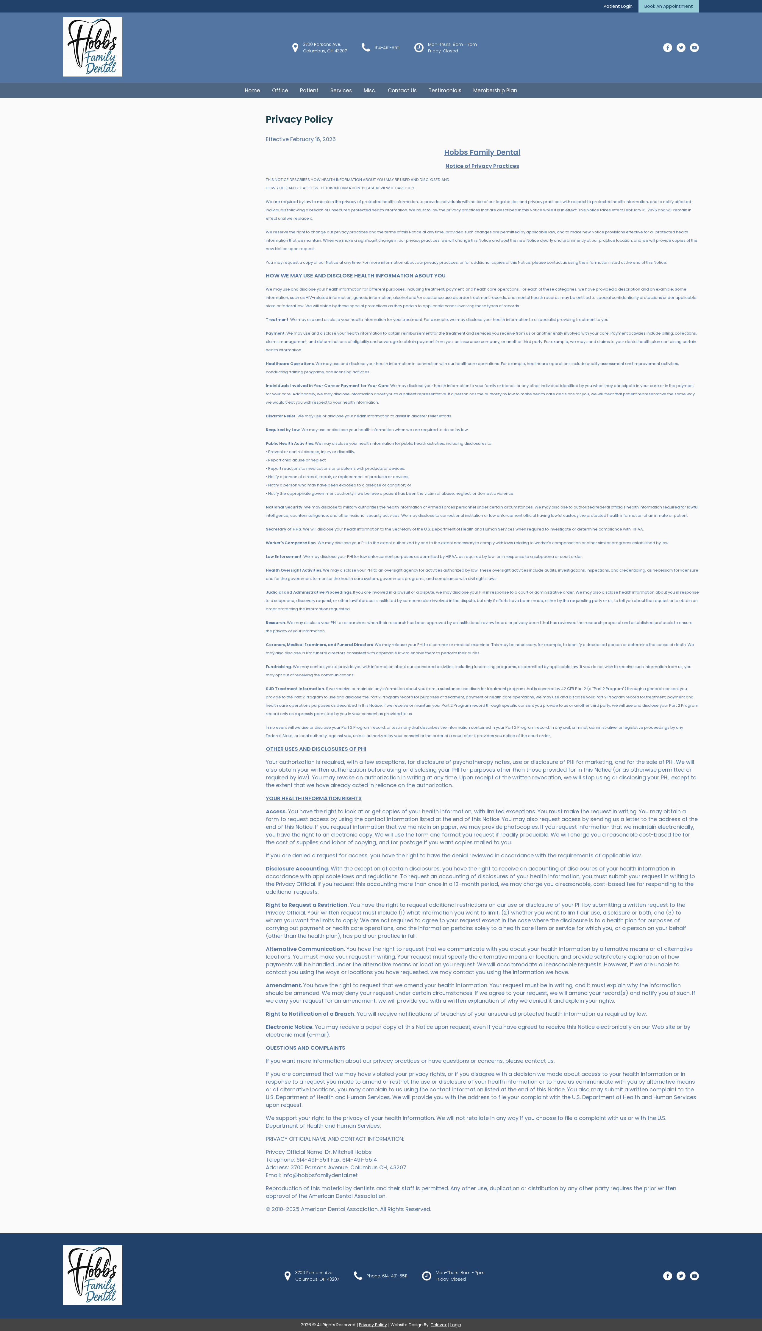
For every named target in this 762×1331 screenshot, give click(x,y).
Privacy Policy (373, 1325)
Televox (439, 1325)
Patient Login (618, 6)
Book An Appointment (668, 6)
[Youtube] (694, 47)
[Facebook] (667, 47)
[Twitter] (681, 47)
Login (455, 1325)
